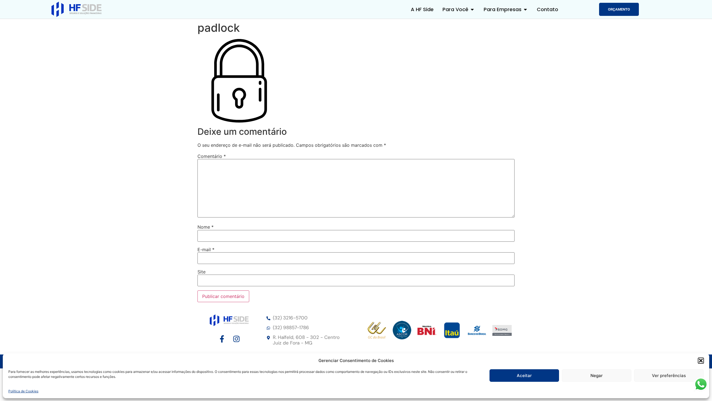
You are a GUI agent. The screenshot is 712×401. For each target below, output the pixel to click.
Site (201, 272)
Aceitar (524, 375)
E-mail (205, 249)
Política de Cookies (23, 391)
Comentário (211, 156)
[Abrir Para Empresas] (525, 9)
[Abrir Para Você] (472, 9)
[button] (701, 360)
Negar (596, 375)
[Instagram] (236, 339)
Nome (205, 227)
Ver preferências (669, 375)
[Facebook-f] (222, 339)
